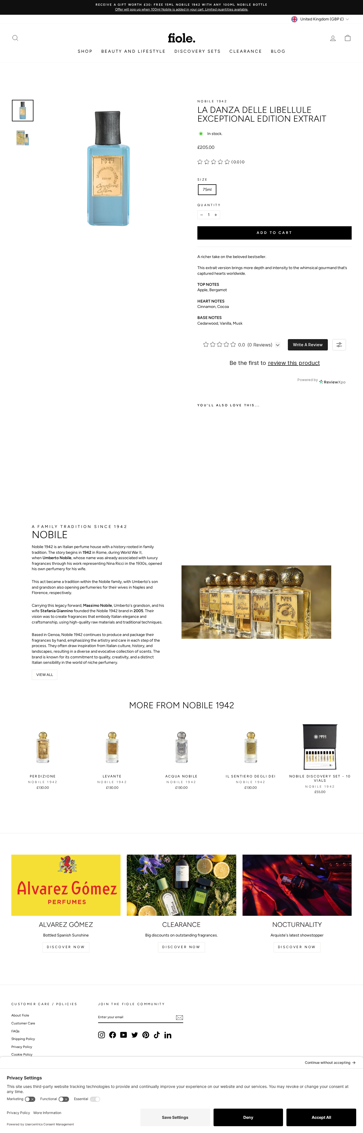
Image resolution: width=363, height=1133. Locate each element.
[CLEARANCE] (181, 885)
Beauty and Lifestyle (133, 51)
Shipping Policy (23, 1039)
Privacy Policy (21, 1047)
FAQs (15, 1031)
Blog (278, 51)
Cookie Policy (21, 1054)
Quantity (209, 205)
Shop (85, 51)
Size (202, 179)
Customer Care (23, 1023)
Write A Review (308, 344)
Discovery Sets (197, 51)
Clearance (245, 51)
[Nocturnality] (297, 885)
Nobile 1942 (212, 101)
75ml (207, 189)
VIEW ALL (44, 675)
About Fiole (20, 1015)
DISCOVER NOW (66, 947)
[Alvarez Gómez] (66, 885)
